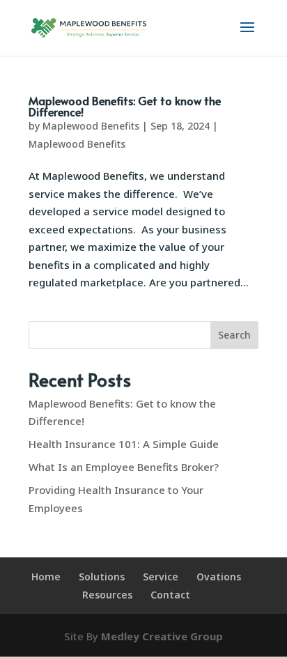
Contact (170, 594)
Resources (107, 594)
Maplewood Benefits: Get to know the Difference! (125, 106)
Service (160, 576)
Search (234, 334)
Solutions (102, 576)
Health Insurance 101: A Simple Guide (124, 444)
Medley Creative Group (162, 636)
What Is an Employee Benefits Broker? (124, 467)
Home (46, 576)
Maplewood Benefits (90, 125)
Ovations (218, 576)
